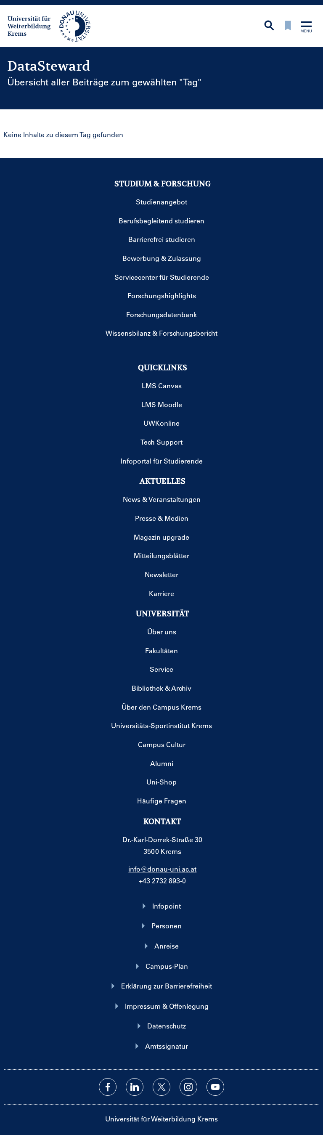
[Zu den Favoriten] (287, 26)
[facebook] (107, 1087)
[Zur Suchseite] (269, 26)
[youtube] (215, 1087)
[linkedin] (134, 1087)
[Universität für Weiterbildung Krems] (53, 25)
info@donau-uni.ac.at (162, 868)
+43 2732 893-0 (162, 880)
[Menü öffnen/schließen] (306, 27)
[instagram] (188, 1087)
